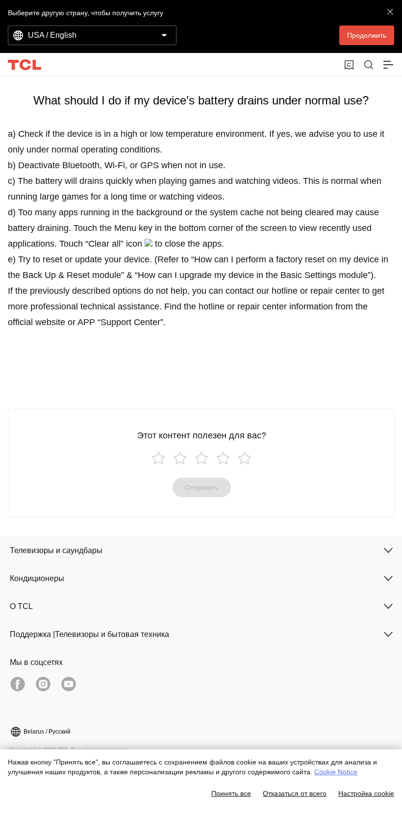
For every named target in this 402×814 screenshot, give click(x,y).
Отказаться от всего (295, 793)
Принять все (231, 793)
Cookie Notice (335, 772)
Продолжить (366, 35)
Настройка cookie (366, 793)
